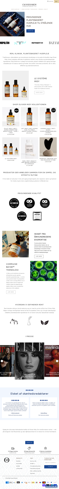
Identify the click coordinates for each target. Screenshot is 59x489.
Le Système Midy (40, 80)
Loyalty (46, 9)
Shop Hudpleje (15, 9)
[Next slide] (57, 361)
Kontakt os (32, 463)
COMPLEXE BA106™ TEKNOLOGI (12, 267)
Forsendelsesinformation (35, 466)
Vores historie (25, 9)
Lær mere (39, 256)
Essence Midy (19, 463)
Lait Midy (18, 466)
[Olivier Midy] (29, 5)
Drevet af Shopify (14, 478)
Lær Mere (11, 292)
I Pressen (40, 9)
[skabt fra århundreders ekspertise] (15, 244)
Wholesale (32, 473)
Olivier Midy (7, 478)
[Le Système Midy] (15, 85)
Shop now (39, 92)
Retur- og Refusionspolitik (35, 471)
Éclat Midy (18, 461)
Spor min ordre (33, 461)
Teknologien (33, 9)
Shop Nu (30, 30)
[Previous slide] (2, 361)
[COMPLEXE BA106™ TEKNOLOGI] (43, 271)
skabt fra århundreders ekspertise (42, 237)
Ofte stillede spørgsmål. (35, 468)
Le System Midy (19, 468)
